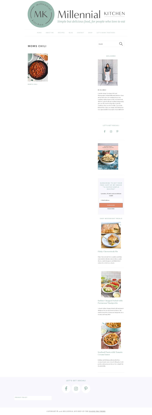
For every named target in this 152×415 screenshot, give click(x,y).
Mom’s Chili (32, 84)
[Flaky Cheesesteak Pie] (111, 235)
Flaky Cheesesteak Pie (108, 251)
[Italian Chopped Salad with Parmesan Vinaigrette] (111, 284)
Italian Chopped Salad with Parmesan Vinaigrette (110, 301)
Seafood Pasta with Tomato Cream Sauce (110, 353)
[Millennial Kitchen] (76, 28)
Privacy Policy (111, 208)
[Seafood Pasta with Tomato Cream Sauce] (111, 336)
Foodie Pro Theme (97, 411)
